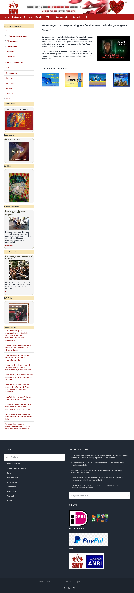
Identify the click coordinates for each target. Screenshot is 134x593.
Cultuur (8, 68)
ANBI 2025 (9, 88)
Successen (10, 83)
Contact (97, 582)
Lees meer (9, 246)
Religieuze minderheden (17, 36)
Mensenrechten (11, 31)
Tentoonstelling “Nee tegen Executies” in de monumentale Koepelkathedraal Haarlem (19, 377)
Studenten (11, 56)
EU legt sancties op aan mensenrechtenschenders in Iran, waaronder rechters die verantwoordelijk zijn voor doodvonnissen (17, 335)
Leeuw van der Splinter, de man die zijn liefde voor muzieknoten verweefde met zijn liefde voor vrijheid (18, 367)
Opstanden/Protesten (14, 63)
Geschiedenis (11, 73)
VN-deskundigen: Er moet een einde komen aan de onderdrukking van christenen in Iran (18, 347)
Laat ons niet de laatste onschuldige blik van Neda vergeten (17, 213)
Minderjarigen (12, 41)
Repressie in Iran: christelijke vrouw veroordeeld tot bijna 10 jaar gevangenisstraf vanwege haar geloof (18, 407)
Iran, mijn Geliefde (13, 140)
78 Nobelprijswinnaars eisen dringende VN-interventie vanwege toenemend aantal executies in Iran (17, 426)
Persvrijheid (12, 46)
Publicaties (9, 93)
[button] (86, 17)
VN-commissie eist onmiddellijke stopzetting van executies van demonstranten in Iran (17, 357)
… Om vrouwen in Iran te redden (16, 109)
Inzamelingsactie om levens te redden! (18, 257)
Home (7, 98)
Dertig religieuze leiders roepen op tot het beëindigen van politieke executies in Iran (19, 416)
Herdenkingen (11, 78)
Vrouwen (10, 51)
